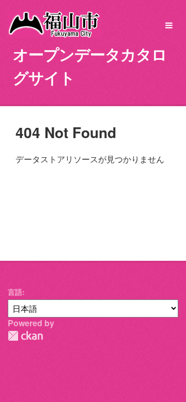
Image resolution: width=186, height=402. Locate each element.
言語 (15, 292)
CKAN (25, 335)
